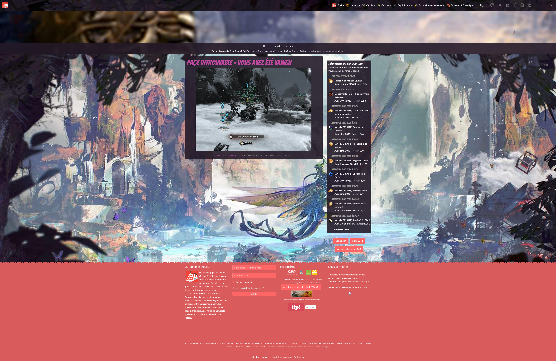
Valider (254, 293)
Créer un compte (239, 288)
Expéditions (404, 5)
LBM (339, 5)
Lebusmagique (325, 347)
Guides (385, 5)
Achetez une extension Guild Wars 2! (301, 287)
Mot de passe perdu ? (255, 288)
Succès (354, 5)
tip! (296, 307)
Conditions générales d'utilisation (287, 356)
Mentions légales (260, 356)
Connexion (340, 240)
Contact (364, 287)
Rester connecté (244, 282)
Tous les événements (340, 229)
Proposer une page (359, 281)
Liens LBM (357, 240)
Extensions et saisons (430, 5)
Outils (369, 5)
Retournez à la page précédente (230, 155)
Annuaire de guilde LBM (349, 249)
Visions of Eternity (461, 5)
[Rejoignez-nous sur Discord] (350, 293)
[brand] (5, 5)
